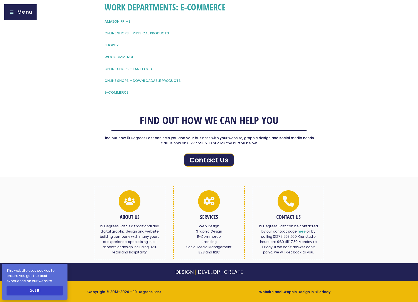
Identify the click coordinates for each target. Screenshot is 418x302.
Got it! (34, 290)
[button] (20, 12)
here (302, 231)
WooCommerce (119, 56)
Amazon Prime (117, 21)
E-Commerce (116, 92)
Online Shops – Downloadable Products (142, 80)
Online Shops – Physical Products (136, 33)
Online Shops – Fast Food (128, 68)
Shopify (111, 45)
